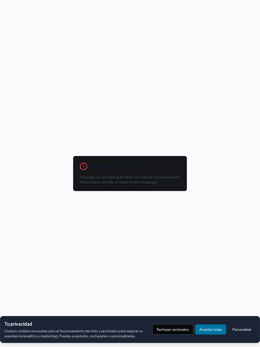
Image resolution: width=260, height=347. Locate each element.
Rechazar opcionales (173, 329)
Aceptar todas (210, 329)
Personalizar (242, 329)
